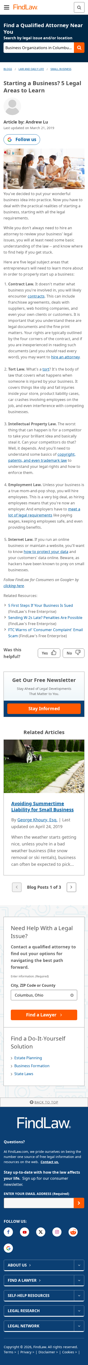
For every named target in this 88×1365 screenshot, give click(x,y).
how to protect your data (46, 551)
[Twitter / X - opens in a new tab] (40, 1232)
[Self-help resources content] (79, 1295)
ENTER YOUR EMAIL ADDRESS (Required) (36, 1193)
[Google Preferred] (8, 1248)
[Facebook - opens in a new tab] (8, 1232)
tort (45, 369)
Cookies (68, 1352)
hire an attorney (65, 357)
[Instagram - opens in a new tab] (56, 1232)
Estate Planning (28, 1057)
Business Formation (32, 1065)
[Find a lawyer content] (79, 1280)
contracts (36, 296)
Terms (8, 1352)
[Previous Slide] (16, 887)
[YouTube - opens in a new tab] (24, 1232)
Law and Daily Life (31, 69)
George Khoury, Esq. (37, 820)
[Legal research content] (79, 1311)
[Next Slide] (71, 887)
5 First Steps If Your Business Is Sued (40, 605)
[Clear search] (72, 995)
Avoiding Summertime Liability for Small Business (42, 806)
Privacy (25, 1352)
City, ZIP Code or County (33, 985)
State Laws (23, 1073)
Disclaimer (46, 1352)
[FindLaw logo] (27, 7)
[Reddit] (73, 1232)
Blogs (8, 69)
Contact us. (50, 1162)
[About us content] (79, 1265)
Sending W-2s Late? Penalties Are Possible (45, 617)
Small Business (60, 69)
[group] (44, 816)
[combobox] (44, 995)
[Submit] (79, 1203)
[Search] (79, 7)
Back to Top (46, 1102)
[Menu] (6, 7)
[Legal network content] (79, 1326)
